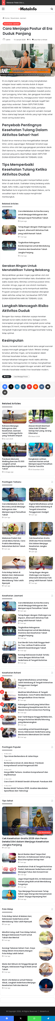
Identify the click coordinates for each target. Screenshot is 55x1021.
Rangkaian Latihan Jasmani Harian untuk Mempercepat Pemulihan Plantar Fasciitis (40, 463)
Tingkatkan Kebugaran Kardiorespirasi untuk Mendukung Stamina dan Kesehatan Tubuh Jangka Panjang (34, 631)
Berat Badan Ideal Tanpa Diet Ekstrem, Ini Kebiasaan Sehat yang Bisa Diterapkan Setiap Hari (34, 857)
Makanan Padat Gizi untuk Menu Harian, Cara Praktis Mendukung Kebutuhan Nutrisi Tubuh (13, 542)
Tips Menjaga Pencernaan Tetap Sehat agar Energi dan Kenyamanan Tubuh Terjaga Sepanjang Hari (35, 894)
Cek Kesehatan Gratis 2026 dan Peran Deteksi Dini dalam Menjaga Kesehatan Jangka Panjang (40, 543)
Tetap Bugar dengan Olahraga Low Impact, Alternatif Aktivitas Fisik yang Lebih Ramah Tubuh (34, 230)
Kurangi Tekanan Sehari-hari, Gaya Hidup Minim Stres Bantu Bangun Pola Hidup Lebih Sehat (18, 951)
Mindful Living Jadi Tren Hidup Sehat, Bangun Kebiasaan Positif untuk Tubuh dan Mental (19, 935)
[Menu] (3, 10)
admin (8, 40)
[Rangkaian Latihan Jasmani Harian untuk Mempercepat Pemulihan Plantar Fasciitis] (41, 450)
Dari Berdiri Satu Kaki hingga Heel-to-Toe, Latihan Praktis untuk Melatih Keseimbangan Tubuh (34, 645)
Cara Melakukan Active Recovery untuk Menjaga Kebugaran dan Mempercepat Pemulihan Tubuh (33, 214)
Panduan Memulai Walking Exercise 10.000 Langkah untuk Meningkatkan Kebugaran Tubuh (14, 464)
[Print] (4, 392)
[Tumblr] (23, 386)
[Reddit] (35, 386)
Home (6, 18)
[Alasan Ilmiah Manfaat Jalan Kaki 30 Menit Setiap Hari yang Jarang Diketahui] (41, 417)
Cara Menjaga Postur (21, 376)
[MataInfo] (27, 8)
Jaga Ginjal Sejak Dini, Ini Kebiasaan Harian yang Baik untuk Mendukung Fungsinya (35, 882)
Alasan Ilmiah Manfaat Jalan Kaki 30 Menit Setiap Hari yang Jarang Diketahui (40, 429)
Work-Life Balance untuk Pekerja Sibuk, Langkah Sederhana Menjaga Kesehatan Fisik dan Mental (19, 983)
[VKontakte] (41, 386)
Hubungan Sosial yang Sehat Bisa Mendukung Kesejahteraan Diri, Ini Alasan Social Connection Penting (34, 707)
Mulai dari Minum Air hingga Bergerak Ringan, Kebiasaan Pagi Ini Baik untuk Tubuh (19, 967)
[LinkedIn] (17, 386)
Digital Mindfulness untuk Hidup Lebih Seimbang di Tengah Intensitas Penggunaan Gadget (41, 508)
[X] (11, 386)
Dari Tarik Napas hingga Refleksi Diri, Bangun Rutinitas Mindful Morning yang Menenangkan (35, 720)
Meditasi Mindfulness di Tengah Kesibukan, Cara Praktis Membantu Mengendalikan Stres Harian (34, 695)
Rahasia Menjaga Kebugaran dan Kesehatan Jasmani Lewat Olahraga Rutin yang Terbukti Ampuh (12, 431)
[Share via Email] (47, 386)
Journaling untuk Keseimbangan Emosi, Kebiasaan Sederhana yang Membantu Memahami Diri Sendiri (34, 732)
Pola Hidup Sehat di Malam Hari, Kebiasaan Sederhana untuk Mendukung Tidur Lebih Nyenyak (13, 577)
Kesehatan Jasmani (18, 18)
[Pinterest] (29, 386)
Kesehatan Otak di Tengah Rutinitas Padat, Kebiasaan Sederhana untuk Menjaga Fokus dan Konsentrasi (35, 869)
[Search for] (52, 10)
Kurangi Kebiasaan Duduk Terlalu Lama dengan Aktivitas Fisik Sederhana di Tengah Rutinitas (33, 657)
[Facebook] (4, 386)
